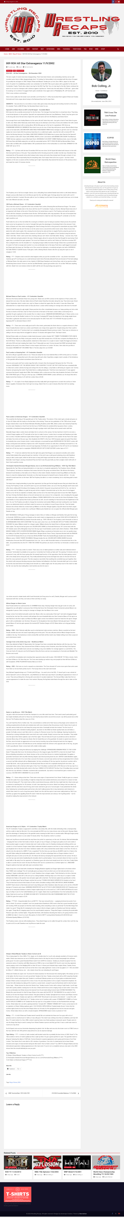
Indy (42, 49)
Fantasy (35, 49)
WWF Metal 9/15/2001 (73, 1172)
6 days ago (98, 1177)
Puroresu (66, 49)
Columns (20, 49)
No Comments (29, 67)
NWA (58, 49)
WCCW (111, 1167)
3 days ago (39, 1174)
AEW (13, 49)
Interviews (50, 49)
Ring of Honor (13, 1082)
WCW (91, 49)
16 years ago (11, 67)
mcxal (20, 67)
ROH (14, 70)
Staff (103, 49)
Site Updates (20, 70)
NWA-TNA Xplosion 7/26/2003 (47, 1172)
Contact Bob (101, 96)
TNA (85, 49)
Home (7, 49)
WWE (96, 49)
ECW (28, 49)
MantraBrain (83, 1214)
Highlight (9, 70)
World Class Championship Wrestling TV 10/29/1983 (104, 1173)
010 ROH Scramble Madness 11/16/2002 (64, 1093)
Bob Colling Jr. (49, 1174)
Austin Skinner (108, 1177)
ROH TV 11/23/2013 (13, 1172)
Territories (77, 49)
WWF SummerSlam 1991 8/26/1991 (19, 1093)
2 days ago (10, 1174)
